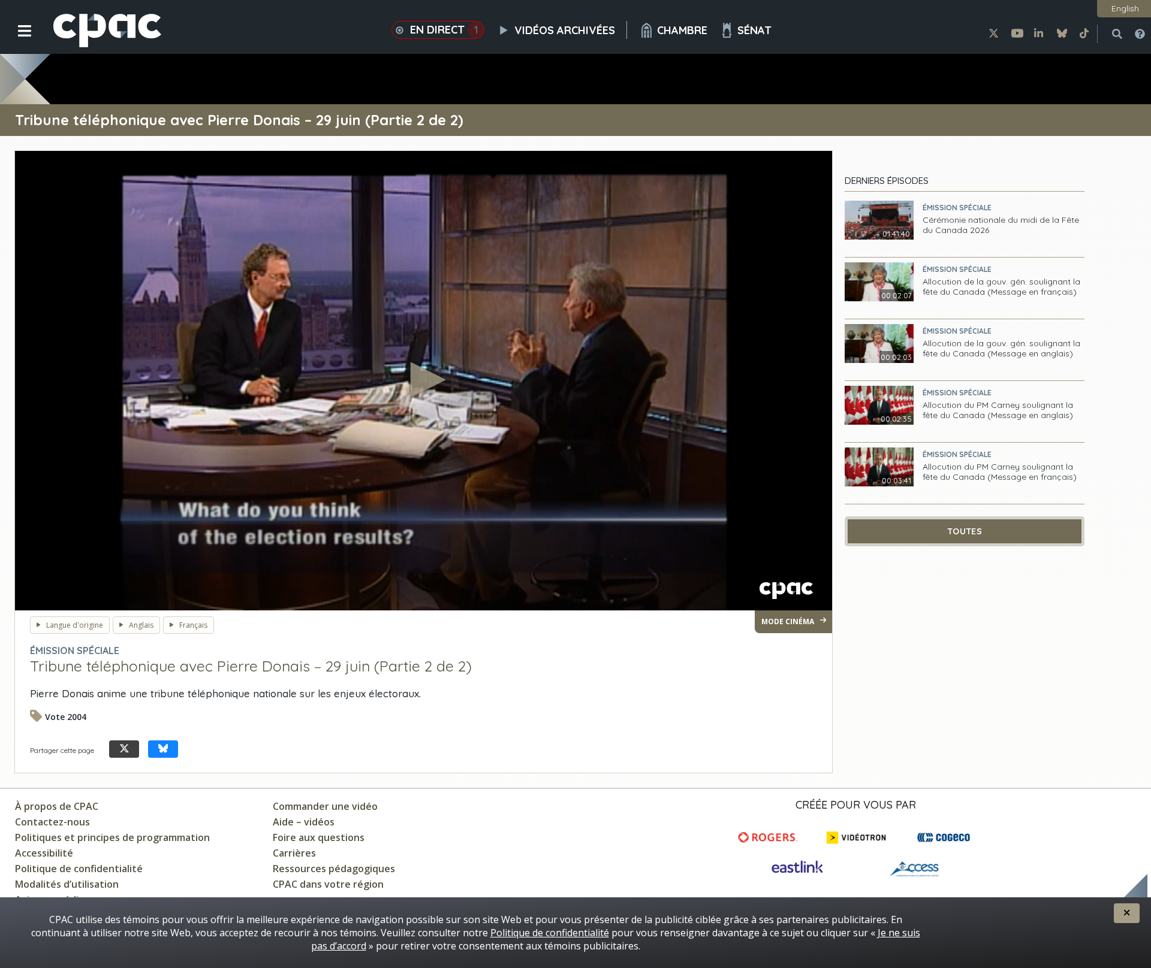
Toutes (964, 531)
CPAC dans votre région (328, 884)
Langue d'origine (74, 625)
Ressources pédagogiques (334, 868)
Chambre (682, 30)
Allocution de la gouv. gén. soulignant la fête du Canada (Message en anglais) (1001, 348)
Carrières (294, 853)
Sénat (754, 30)
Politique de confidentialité (79, 868)
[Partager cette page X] (124, 749)
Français (193, 625)
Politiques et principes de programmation (112, 837)
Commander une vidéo (325, 806)
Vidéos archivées (564, 30)
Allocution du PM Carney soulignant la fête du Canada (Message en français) (1000, 472)
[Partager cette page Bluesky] (163, 749)
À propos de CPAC (56, 806)
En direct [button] (444, 30)
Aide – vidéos (304, 821)
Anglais (141, 625)
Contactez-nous (52, 821)
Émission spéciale (957, 207)
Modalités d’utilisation (67, 884)
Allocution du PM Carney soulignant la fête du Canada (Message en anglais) (998, 410)
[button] (16, 40)
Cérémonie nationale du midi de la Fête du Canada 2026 (1001, 225)
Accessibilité (44, 853)
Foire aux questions (318, 837)
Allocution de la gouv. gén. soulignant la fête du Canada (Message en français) (1001, 287)
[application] (423, 380)
